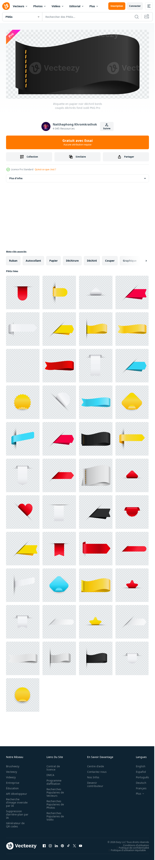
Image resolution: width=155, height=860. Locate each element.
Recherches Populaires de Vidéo (54, 815)
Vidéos (56, 6)
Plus (92, 6)
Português (139, 776)
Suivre (106, 128)
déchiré (92, 259)
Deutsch (138, 781)
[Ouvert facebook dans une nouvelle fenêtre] (44, 844)
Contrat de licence (52, 766)
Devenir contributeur (93, 783)
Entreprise (12, 781)
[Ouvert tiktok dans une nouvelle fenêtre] (68, 844)
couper (110, 259)
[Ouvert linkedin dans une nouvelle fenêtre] (56, 844)
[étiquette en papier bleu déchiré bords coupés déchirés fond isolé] (132, 364)
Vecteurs (18, 6)
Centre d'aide (93, 765)
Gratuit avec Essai (77, 142)
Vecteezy (11, 770)
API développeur (16, 792)
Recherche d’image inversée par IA (15, 801)
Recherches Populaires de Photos (54, 803)
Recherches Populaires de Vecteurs (54, 791)
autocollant (33, 259)
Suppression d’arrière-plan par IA (14, 813)
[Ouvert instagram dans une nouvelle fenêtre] (50, 844)
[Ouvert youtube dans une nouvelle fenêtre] (80, 844)
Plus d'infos (15, 177)
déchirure (72, 259)
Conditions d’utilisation (133, 844)
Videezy (11, 776)
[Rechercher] (136, 16)
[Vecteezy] (6, 6)
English (138, 765)
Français (138, 787)
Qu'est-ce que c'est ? (45, 169)
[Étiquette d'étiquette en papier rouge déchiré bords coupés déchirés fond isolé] (23, 291)
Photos (38, 6)
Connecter (135, 6)
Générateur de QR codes (15, 823)
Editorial (74, 6)
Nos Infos (91, 776)
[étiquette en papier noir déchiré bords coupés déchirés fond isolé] (23, 364)
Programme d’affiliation (52, 780)
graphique (129, 259)
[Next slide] (140, 259)
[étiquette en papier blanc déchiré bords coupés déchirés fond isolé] (95, 291)
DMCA (49, 773)
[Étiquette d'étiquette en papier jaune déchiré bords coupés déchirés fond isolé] (59, 291)
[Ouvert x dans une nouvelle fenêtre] (74, 844)
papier (53, 259)
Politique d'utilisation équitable (125, 849)
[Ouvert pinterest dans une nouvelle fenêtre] (62, 844)
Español (138, 770)
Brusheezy (12, 765)
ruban (13, 259)
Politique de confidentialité (131, 846)
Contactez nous (95, 770)
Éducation (12, 787)
